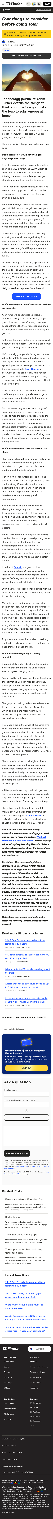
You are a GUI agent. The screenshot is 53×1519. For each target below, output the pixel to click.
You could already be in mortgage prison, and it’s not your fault (27, 957)
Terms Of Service (21, 1166)
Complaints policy (9, 1459)
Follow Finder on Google (26, 56)
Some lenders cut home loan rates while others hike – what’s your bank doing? (26, 1000)
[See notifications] (39, 3)
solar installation (33, 815)
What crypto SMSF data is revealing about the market (27, 971)
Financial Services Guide (40, 1504)
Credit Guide (6, 1506)
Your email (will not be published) (19, 1100)
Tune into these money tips (21, 1234)
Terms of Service (18, 1174)
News (7, 10)
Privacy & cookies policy (12, 1452)
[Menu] (3, 3)
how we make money (25, 1509)
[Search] (28, 4)
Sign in (26, 1118)
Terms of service (9, 1446)
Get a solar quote (26, 296)
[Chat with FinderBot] (34, 4)
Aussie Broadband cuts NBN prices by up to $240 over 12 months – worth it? (27, 986)
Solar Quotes (32, 369)
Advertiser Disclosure (22, 1506)
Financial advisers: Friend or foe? (24, 1199)
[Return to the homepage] (14, 3)
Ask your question (17, 1153)
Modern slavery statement (13, 1466)
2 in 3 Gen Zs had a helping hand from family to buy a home (25, 942)
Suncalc (18, 567)
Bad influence (13, 1217)
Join (47, 3)
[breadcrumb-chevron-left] (3, 10)
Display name (10, 1090)
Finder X (11, 42)
